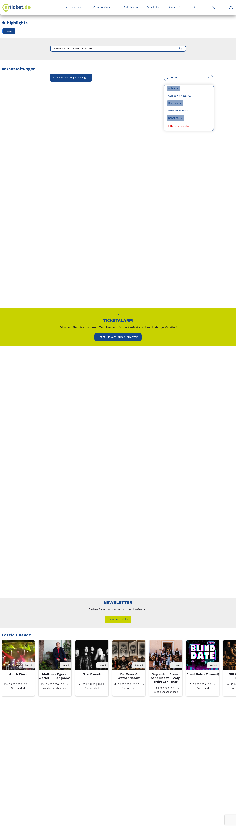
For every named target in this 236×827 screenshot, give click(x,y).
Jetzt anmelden (118, 619)
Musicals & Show (178, 110)
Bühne (172, 88)
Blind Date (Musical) (202, 674)
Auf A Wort (18, 674)
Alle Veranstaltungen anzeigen (70, 77)
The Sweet (92, 674)
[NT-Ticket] (16, 8)
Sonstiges (174, 117)
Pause (9, 31)
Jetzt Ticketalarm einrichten (118, 337)
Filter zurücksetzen (179, 126)
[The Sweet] (91, 656)
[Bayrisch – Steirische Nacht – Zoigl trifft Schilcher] (165, 656)
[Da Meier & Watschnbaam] (128, 656)
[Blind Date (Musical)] (202, 656)
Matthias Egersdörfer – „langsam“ (55, 676)
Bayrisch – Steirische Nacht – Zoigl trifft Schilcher (166, 678)
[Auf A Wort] (18, 656)
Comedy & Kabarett (179, 95)
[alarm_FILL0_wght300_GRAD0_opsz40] (118, 313)
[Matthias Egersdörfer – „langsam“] (55, 656)
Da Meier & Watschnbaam (129, 676)
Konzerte (173, 103)
